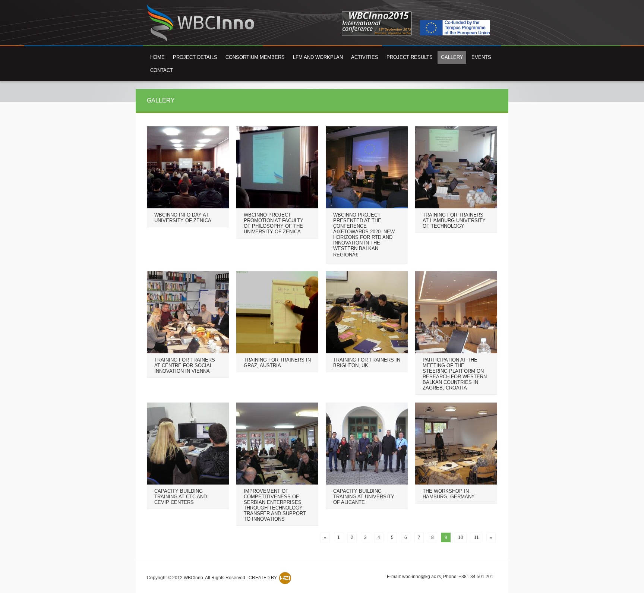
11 (476, 537)
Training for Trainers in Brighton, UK (366, 362)
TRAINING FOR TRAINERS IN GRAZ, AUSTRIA (277, 362)
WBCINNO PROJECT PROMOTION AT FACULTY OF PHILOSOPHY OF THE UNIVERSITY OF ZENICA (273, 223)
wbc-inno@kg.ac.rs (421, 576)
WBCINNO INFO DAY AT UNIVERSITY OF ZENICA (182, 217)
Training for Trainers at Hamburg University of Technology (454, 220)
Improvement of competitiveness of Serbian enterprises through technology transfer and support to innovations (275, 505)
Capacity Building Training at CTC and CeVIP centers (180, 496)
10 (460, 537)
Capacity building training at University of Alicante (363, 496)
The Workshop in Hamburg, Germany (449, 493)
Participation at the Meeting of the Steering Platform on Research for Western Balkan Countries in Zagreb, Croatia (455, 374)
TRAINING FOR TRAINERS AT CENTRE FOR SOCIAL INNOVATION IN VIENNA (184, 365)
